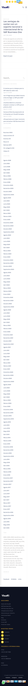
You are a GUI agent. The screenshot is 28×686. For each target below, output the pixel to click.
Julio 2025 (6, 201)
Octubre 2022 (7, 303)
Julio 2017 (6, 490)
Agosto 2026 (7, 160)
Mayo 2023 (6, 282)
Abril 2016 (6, 528)
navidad (16, 546)
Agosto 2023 (7, 272)
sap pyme (19, 563)
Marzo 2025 (7, 213)
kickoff (17, 543)
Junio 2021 (6, 353)
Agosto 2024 (7, 235)
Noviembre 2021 (8, 338)
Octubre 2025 (7, 191)
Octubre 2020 (7, 378)
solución (12, 565)
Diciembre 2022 (8, 297)
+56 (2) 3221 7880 (6, 652)
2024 (8, 537)
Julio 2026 (6, 163)
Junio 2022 (6, 316)
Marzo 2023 (7, 288)
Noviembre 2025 (8, 188)
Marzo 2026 (7, 176)
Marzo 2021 (6, 363)
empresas (12, 541)
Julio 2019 (6, 425)
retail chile (10, 552)
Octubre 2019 (7, 416)
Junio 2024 (6, 241)
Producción (6, 550)
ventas (20, 565)
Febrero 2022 (7, 328)
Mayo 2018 (6, 462)
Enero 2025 (6, 219)
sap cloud (6, 561)
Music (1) (6, 142)
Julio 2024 (6, 238)
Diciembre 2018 (8, 447)
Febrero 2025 (7, 216)
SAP (15, 552)
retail (5, 552)
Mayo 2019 (6, 431)
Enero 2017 (6, 509)
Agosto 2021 (7, 347)
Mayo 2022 (6, 319)
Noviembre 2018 (8, 450)
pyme (22, 550)
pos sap (12, 548)
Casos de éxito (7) (8, 135)
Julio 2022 (6, 313)
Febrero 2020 (7, 403)
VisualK (5, 567)
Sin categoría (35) (8, 148)
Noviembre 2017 (8, 481)
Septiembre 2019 (8, 419)
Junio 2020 (6, 391)
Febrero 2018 (7, 472)
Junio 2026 (6, 166)
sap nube (6, 563)
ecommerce (18, 539)
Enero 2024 (6, 257)
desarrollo (11, 539)
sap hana (18, 561)
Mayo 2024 (6, 244)
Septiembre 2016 (8, 515)
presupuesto (19, 548)
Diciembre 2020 (8, 372)
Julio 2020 (6, 388)
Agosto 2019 (7, 422)
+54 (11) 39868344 (6, 658)
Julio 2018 (6, 459)
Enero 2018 (6, 475)
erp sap (12, 543)
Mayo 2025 (6, 207)
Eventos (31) (7, 138)
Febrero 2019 (7, 441)
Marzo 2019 (6, 437)
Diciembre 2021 (8, 335)
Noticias (6, 19)
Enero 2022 (6, 331)
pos (8, 548)
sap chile (19, 558)
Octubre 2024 (7, 229)
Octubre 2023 (7, 266)
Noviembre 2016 (8, 512)
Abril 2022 (6, 322)
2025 (12, 537)
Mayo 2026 (6, 169)
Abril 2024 (6, 247)
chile (22, 537)
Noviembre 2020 (8, 375)
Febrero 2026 (7, 179)
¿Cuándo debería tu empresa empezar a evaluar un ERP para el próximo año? (13, 105)
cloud (5, 539)
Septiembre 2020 (8, 381)
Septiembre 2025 (8, 194)
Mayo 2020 (6, 394)
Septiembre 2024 (8, 232)
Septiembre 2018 (8, 456)
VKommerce (12, 567)
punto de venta (15, 550)
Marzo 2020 (7, 400)
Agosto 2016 (7, 518)
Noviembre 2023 (8, 263)
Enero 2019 (6, 444)
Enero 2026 (6, 182)
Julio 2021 (6, 350)
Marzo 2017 (6, 503)
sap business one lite (9, 558)
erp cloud (6, 543)
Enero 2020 (6, 406)
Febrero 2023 (7, 291)
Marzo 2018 (6, 469)
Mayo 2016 (6, 525)
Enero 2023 (6, 294)
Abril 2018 (6, 465)
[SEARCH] (24, 78)
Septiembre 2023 (8, 269)
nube (5, 548)
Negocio (21, 546)
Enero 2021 (6, 369)
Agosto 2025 (7, 198)
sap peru (12, 563)
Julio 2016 (6, 522)
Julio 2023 (6, 275)
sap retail (6, 565)
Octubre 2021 (7, 341)
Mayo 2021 (6, 356)
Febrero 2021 (7, 366)
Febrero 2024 (7, 254)
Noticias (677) (7, 145)
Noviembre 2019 (8, 412)
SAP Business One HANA (10, 556)
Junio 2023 (6, 279)
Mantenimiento (8, 546)
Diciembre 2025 (8, 185)
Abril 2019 (6, 434)
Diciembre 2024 (8, 222)
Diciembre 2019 (8, 409)
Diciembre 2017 (8, 478)
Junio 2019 (6, 428)
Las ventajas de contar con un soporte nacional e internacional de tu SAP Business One (13, 26)
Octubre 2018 (7, 453)
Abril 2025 (6, 210)
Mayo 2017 (6, 497)
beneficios (17, 537)
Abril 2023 (6, 285)
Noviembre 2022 (8, 300)
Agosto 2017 (7, 487)
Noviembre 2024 (8, 226)
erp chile (21, 541)
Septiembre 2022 (8, 307)
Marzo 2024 (7, 250)
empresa (6, 541)
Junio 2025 (6, 204)
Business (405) (7, 132)
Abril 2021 (6, 360)
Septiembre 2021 (8, 344)
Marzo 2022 (7, 325)
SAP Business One (8, 554)
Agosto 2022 (7, 310)
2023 (5, 537)
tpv (17, 565)
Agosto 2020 (7, 384)
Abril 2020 (6, 397)
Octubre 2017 (7, 484)
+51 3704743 (4, 665)
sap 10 (19, 552)
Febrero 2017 (7, 506)
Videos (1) (6, 151)
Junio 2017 (6, 493)
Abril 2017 (6, 500)
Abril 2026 (6, 173)
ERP (17, 541)
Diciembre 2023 (8, 260)
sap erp (12, 561)
